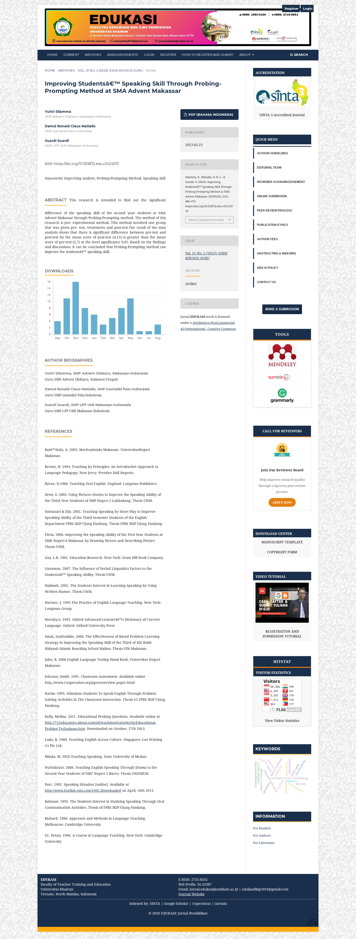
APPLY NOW (282, 502)
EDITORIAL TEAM (269, 167)
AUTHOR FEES (267, 239)
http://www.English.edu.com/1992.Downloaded (83, 790)
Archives (93, 55)
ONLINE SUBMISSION (272, 196)
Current (71, 55)
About (245, 55)
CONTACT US (266, 282)
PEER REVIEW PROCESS (274, 210)
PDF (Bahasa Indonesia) (210, 114)
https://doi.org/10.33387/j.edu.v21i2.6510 (86, 164)
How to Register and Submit (207, 55)
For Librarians (263, 843)
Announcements (122, 55)
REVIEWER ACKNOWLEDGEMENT (281, 182)
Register (168, 55)
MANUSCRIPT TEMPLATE (282, 542)
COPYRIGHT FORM (282, 552)
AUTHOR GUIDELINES (272, 153)
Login (149, 55)
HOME (52, 55)
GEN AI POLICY (267, 267)
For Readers (262, 828)
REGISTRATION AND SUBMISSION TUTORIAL (282, 633)
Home (50, 70)
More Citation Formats (206, 220)
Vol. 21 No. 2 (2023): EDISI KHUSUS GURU (110, 70)
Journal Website (191, 894)
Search (300, 55)
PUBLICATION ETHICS (272, 225)
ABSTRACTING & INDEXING (276, 253)
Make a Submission (282, 309)
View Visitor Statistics (282, 720)
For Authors (262, 835)
